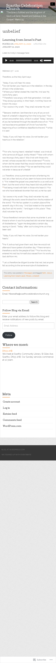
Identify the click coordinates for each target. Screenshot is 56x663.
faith (44, 273)
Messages (28, 273)
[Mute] (41, 60)
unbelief (35, 276)
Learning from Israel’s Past (21, 40)
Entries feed (10, 414)
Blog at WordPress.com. (13, 449)
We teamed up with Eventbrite (16, 455)
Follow (9, 335)
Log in (6, 408)
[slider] (48, 60)
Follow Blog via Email (15, 311)
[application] (28, 60)
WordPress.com (12, 426)
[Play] (6, 60)
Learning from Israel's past (14, 276)
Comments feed (12, 420)
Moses (28, 276)
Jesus (49, 273)
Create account (11, 402)
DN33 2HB (7, 351)
